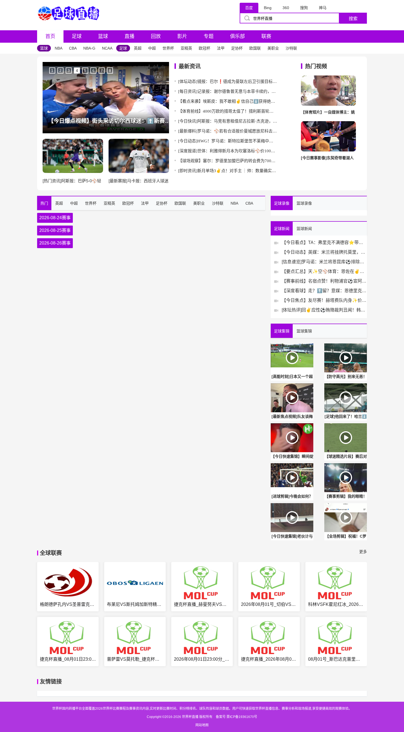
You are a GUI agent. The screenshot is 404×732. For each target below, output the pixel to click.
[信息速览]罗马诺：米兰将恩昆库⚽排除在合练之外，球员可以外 (324, 261)
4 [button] (77, 70)
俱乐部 (237, 36)
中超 (152, 48)
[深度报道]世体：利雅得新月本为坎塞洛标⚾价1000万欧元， (227, 151)
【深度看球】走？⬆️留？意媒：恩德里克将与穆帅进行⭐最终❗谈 (324, 290)
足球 (77, 36)
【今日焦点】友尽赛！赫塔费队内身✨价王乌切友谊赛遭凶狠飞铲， (324, 300)
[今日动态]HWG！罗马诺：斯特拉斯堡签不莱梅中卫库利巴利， (227, 141)
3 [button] (69, 70)
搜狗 (304, 8)
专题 (209, 36)
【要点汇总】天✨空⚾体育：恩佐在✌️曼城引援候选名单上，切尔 (324, 271)
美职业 (273, 48)
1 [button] (52, 70)
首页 (50, 36)
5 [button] (85, 70)
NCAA (107, 48)
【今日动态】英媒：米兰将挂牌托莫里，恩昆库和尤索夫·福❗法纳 (324, 252)
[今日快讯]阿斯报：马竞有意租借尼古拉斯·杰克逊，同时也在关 (227, 121)
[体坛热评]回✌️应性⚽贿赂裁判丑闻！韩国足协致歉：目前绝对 (324, 310)
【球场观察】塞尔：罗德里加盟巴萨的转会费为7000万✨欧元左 (227, 161)
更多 (363, 551)
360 (286, 8)
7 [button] (102, 70)
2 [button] (60, 70)
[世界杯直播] (70, 25)
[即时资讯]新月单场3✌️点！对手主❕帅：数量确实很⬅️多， (227, 171)
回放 (156, 36)
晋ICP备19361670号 (241, 717)
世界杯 (168, 48)
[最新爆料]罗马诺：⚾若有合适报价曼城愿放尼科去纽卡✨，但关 (227, 131)
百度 (249, 8)
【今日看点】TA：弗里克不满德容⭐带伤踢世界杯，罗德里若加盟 (324, 242)
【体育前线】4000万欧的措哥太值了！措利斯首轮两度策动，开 (227, 111)
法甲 (221, 48)
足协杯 (237, 48)
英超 (138, 48)
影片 (182, 36)
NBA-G (89, 48)
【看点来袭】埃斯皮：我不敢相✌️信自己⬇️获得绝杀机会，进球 (227, 101)
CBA (73, 48)
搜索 (353, 18)
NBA (58, 48)
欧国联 (255, 48)
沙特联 (291, 48)
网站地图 (202, 725)
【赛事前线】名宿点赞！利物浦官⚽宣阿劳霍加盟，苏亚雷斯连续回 (324, 281)
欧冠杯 (204, 48)
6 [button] (93, 70)
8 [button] (110, 70)
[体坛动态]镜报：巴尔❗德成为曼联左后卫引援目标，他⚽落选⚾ (227, 81)
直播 (129, 36)
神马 (322, 8)
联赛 (266, 36)
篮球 (103, 36)
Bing (268, 8)
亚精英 (186, 48)
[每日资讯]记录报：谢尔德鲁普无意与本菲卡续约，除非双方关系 (227, 91)
